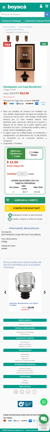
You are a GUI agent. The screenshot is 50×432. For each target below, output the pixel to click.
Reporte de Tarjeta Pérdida (25, 360)
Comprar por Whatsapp (11, 21)
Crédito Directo (35, 153)
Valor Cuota (24, 187)
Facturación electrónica (25, 373)
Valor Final (37, 187)
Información (25, 342)
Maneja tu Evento (25, 346)
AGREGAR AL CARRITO (26, 200)
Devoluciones (25, 334)
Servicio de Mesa (9, 27)
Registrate (25, 358)
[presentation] (5, 291)
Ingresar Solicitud (25, 324)
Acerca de (25, 356)
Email (25, 380)
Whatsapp (25, 383)
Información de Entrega (25, 332)
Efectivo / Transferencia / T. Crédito (16, 154)
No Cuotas (14, 187)
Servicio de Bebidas (25, 27)
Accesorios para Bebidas (15, 30)
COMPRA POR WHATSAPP (26, 208)
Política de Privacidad (25, 370)
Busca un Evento (25, 344)
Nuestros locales (25, 368)
